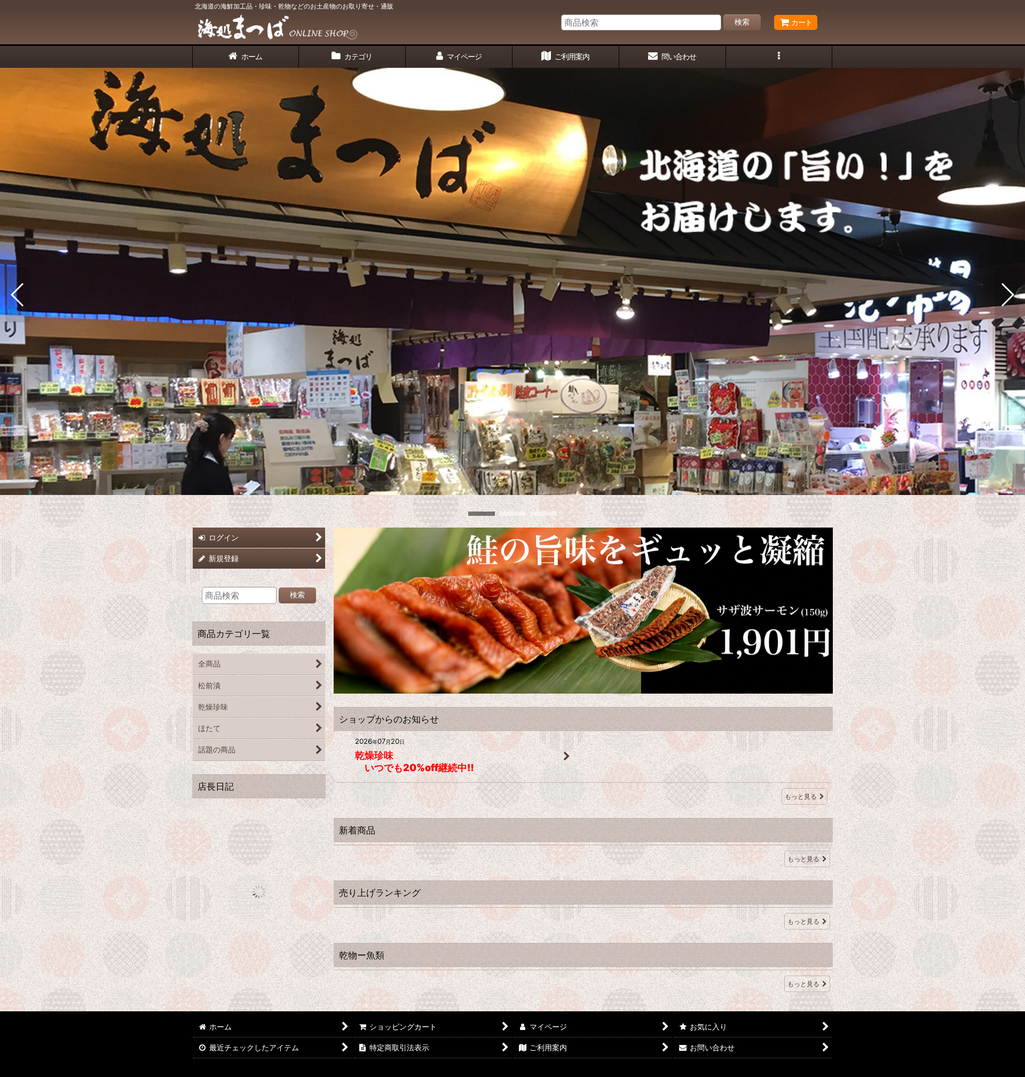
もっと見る (801, 796)
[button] (779, 57)
